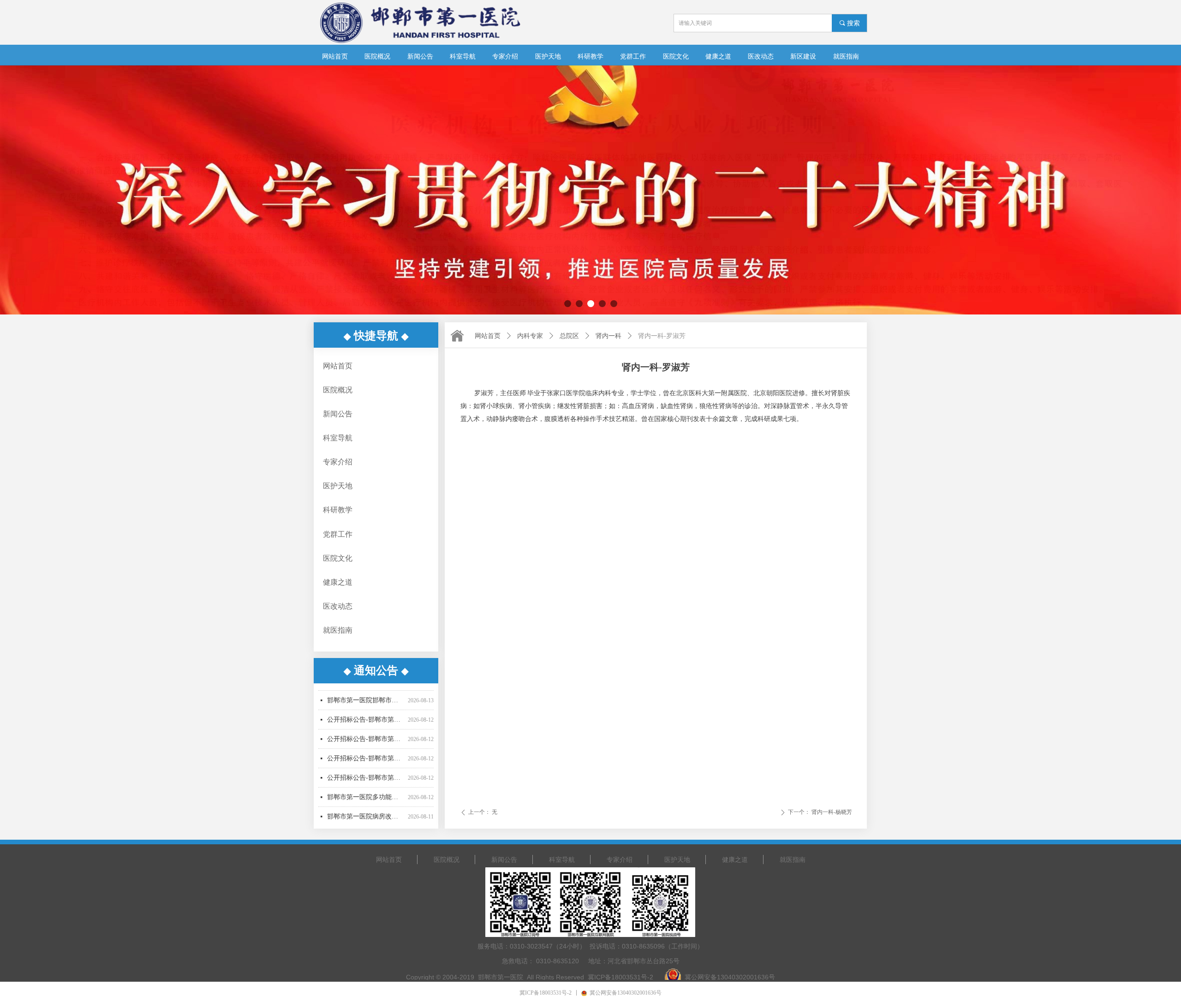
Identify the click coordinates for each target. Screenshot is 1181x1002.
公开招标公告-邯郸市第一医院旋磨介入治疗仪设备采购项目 (365, 699)
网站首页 (488, 335)
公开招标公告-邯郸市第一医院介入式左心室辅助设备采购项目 (365, 757)
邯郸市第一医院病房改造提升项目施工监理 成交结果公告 (365, 796)
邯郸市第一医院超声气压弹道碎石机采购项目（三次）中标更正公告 (365, 815)
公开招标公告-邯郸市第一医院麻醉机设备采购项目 (365, 738)
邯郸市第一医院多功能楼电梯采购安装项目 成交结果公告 (365, 777)
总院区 (569, 335)
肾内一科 (608, 335)
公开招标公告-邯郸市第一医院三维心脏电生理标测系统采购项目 (365, 719)
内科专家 (530, 335)
